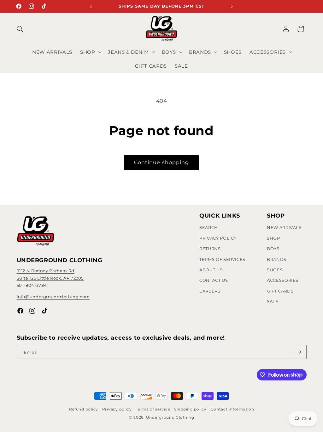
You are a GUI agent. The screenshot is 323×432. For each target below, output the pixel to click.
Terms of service (153, 409)
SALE (273, 301)
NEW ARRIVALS (284, 227)
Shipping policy (190, 409)
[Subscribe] (298, 352)
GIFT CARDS (280, 290)
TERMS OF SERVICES (222, 259)
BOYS (273, 248)
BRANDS (276, 259)
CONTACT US (213, 280)
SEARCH (208, 227)
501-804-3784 (32, 285)
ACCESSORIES (282, 280)
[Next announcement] (232, 6)
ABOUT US (210, 269)
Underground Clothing (170, 417)
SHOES (275, 269)
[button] (24, 29)
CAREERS (209, 290)
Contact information (232, 409)
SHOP (273, 238)
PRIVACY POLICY (218, 238)
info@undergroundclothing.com (53, 296)
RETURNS (209, 248)
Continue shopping (161, 162)
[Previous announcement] (91, 6)
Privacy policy (117, 409)
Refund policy (83, 409)
